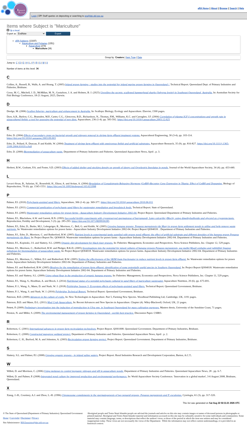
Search (233, 8)
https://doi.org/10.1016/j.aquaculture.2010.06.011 (127, 202)
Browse (223, 8)
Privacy (35, 418)
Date (139, 57)
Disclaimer (26, 418)
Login (34, 16)
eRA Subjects (22, 41)
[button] (58, 34)
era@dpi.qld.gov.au (94, 16)
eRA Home (203, 8)
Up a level (14, 30)
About (214, 8)
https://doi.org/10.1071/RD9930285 (90, 221)
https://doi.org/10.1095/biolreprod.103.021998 (71, 186)
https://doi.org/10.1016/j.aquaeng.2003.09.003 (31, 138)
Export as (11, 33)
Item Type (131, 57)
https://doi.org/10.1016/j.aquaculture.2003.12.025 (143, 119)
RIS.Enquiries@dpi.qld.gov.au (34, 422)
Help (241, 8)
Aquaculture (34, 46)
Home (5, 418)
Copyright (14, 418)
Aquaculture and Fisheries (34, 43)
